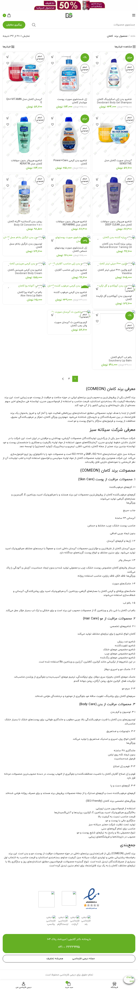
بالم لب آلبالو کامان (120, 359)
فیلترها (7, 47)
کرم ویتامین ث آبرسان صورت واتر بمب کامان (70, 324)
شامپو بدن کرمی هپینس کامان (25, 273)
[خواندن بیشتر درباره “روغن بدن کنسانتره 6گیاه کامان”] (7, 179)
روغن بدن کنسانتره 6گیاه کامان (25, 223)
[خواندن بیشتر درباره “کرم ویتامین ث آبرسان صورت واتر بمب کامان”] (52, 315)
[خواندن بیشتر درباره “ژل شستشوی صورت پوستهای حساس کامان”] (52, 240)
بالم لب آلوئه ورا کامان (29, 294)
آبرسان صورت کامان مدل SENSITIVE (118, 162)
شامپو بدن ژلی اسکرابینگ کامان (114, 103)
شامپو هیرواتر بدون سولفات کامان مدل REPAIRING (71, 223)
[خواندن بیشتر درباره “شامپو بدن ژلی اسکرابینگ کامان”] (97, 57)
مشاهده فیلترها (123, 47)
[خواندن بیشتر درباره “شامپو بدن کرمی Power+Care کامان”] (52, 118)
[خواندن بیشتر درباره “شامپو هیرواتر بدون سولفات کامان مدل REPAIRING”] (52, 179)
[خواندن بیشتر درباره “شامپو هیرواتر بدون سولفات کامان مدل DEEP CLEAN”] (97, 179)
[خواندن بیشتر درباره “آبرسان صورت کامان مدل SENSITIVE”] (97, 118)
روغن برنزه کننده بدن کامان (116, 245)
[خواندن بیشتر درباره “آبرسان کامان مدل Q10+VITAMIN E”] (7, 57)
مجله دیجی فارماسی (83, 958)
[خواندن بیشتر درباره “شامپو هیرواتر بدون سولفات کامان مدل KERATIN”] (7, 118)
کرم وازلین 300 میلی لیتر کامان (115, 271)
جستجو (33, 25)
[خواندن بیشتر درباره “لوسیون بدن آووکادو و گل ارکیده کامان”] (97, 289)
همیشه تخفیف (54, 958)
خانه (132, 36)
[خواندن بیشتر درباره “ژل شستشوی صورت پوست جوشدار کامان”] (52, 57)
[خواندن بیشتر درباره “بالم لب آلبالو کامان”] (97, 315)
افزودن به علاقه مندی (97, 63)
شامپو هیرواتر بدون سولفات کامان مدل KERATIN (26, 162)
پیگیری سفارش (14, 24)
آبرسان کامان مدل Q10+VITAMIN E (24, 101)
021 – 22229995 (69, 947)
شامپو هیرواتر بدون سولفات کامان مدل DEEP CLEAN (116, 223)
